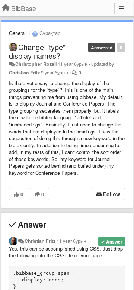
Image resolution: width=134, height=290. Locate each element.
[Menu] (121, 8)
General (17, 32)
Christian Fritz (24, 72)
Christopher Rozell (36, 64)
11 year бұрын (71, 241)
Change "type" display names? (37, 51)
